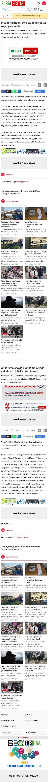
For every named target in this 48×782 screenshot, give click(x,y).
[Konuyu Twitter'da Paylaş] (8, 91)
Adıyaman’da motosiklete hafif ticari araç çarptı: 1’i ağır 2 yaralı (35, 313)
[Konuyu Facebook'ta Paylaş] (3, 91)
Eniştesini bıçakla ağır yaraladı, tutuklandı (33, 282)
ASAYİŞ (7, 85)
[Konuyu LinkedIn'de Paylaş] (19, 91)
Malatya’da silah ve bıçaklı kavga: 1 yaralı (11, 341)
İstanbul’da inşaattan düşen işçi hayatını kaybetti (36, 252)
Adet (10, 524)
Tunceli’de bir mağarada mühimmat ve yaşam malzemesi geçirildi (10, 283)
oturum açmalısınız (22, 181)
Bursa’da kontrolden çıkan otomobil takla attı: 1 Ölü (30, 15)
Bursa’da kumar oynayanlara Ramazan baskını (33, 224)
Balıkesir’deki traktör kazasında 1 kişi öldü (9, 252)
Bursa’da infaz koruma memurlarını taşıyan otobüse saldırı (10, 224)
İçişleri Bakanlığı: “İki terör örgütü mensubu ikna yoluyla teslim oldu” (11, 313)
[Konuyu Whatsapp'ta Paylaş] (13, 91)
